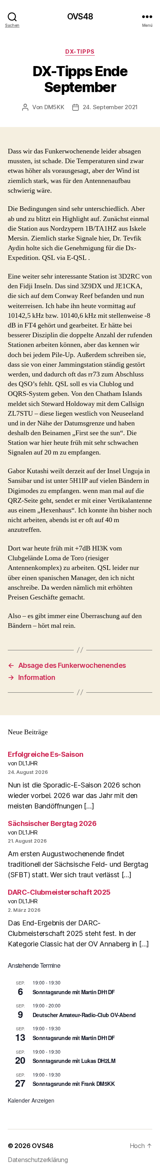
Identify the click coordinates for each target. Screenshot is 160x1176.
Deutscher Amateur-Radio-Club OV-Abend (84, 1015)
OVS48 (80, 16)
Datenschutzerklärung (38, 1160)
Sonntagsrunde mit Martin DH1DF (74, 992)
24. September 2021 (110, 107)
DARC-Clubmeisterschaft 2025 (59, 892)
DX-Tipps (79, 51)
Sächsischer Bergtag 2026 (52, 823)
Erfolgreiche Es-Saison (45, 754)
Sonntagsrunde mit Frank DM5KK (74, 1083)
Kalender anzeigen (31, 1100)
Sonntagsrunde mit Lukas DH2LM (74, 1060)
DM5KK (54, 107)
